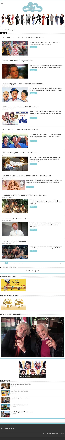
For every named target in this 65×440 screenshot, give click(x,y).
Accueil (3, 30)
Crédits (53, 433)
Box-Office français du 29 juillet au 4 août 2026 (21, 412)
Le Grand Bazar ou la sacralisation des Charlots (20, 107)
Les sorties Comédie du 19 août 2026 (19, 391)
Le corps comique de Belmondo (14, 241)
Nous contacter (47, 433)
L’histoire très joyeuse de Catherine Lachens (19, 153)
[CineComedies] (32, 7)
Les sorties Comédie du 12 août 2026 (19, 405)
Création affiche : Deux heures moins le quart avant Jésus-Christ (27, 176)
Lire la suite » (33, 47)
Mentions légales (60, 433)
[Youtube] (35, 270)
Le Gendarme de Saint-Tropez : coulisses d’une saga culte (24, 195)
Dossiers (12, 40)
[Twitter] (29, 270)
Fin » (23, 263)
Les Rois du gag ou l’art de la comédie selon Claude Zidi (23, 84)
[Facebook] (26, 270)
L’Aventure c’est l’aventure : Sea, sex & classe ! (20, 130)
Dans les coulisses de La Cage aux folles (17, 61)
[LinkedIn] (32, 270)
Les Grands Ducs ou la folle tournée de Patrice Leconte (23, 37)
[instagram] (38, 270)
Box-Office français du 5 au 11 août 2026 (20, 398)
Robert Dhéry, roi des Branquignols (15, 218)
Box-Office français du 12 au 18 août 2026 (20, 384)
